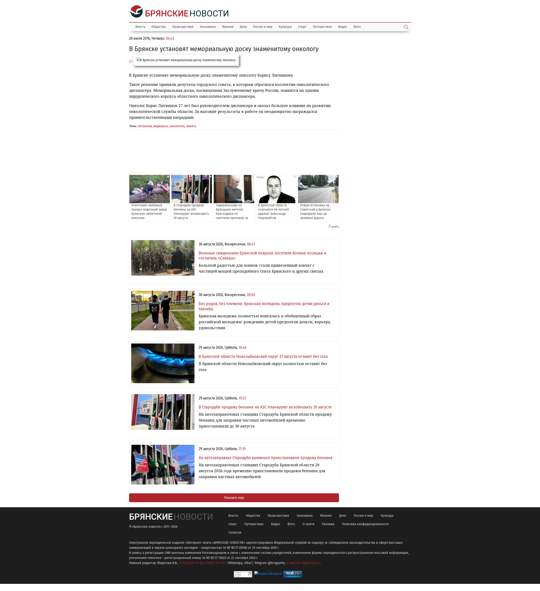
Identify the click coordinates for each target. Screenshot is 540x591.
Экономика (208, 26)
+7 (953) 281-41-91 (190, 562)
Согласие (234, 532)
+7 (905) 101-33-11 (215, 562)
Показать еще (234, 497)
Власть (140, 26)
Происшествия (182, 26)
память (191, 126)
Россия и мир (263, 26)
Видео (342, 26)
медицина (160, 126)
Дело (243, 26)
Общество (158, 26)
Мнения (228, 26)
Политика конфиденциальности (365, 524)
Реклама (328, 524)
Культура (285, 26)
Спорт (302, 26)
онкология (177, 126)
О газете (308, 524)
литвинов (145, 126)
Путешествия (322, 26)
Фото (357, 26)
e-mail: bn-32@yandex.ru (303, 562)
